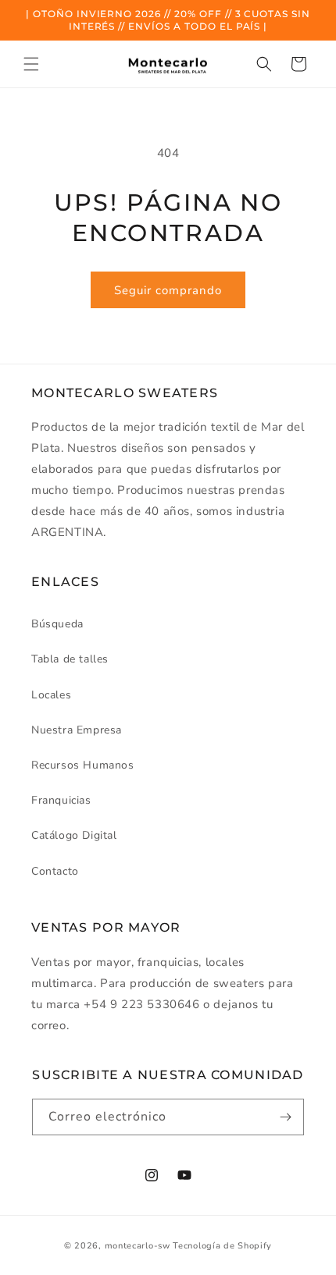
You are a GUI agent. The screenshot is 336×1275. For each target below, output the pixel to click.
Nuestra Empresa (76, 730)
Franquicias (61, 800)
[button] (31, 64)
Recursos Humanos (82, 765)
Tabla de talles (70, 659)
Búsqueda (57, 623)
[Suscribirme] (286, 1117)
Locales (51, 694)
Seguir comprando (168, 290)
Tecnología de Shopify (222, 1246)
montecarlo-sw (137, 1246)
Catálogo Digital (74, 835)
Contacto (55, 871)
